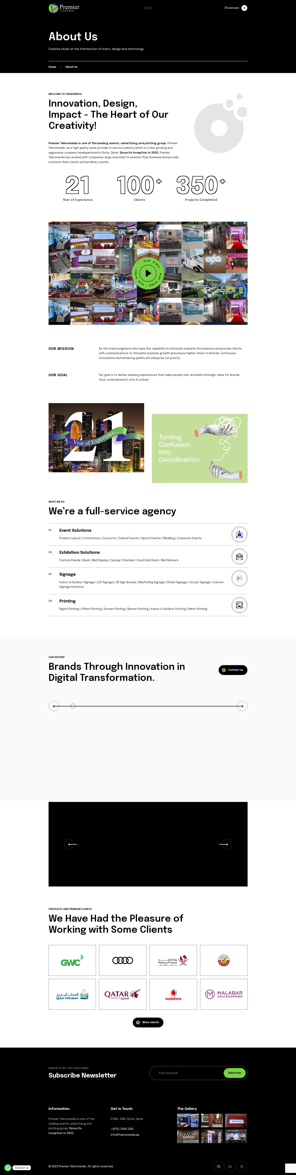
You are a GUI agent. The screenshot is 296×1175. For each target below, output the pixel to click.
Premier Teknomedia (72, 1166)
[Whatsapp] (7, 1167)
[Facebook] (218, 1166)
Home (52, 67)
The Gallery (187, 1109)
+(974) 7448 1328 (122, 1129)
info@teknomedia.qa (125, 1135)
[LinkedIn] (230, 1166)
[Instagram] (241, 1166)
